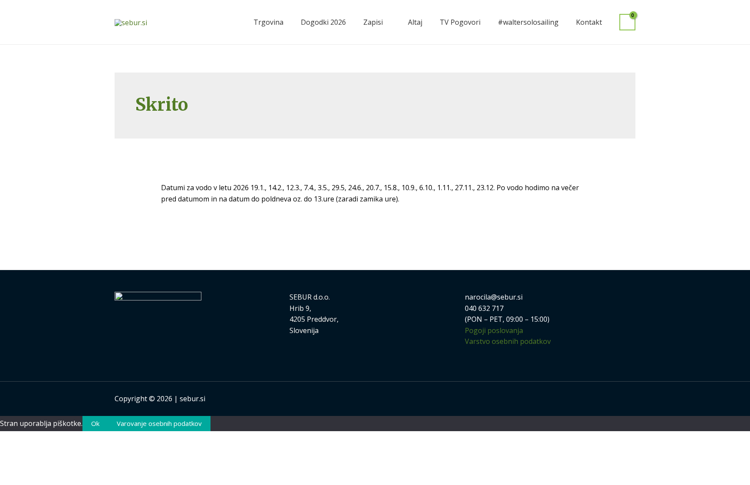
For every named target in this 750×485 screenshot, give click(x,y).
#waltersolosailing (528, 22)
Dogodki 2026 (323, 22)
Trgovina (268, 22)
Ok (95, 423)
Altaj (415, 22)
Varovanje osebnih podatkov (159, 423)
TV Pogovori (460, 22)
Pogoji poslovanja (494, 330)
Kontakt (589, 22)
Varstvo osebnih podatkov (508, 341)
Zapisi (373, 22)
